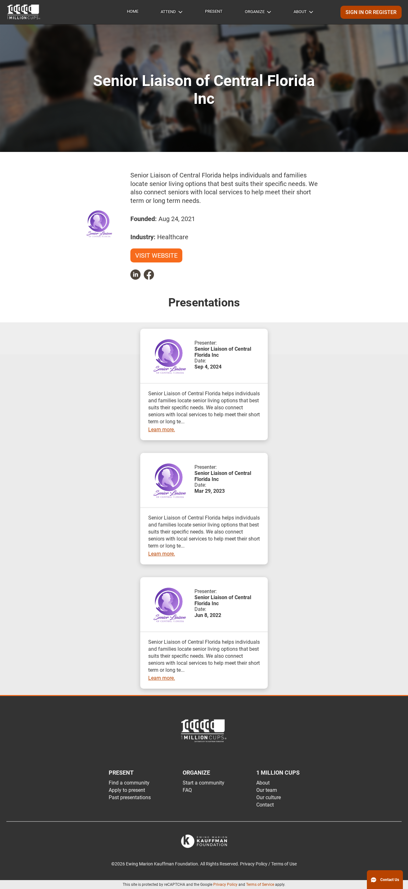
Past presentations (130, 797)
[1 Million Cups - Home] (23, 12)
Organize (255, 11)
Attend (168, 11)
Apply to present (127, 790)
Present (213, 11)
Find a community (129, 783)
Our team (266, 790)
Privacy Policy (225, 884)
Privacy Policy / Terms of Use (268, 864)
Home (132, 11)
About (300, 11)
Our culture (268, 797)
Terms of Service (260, 884)
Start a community (203, 783)
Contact (265, 805)
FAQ (187, 790)
